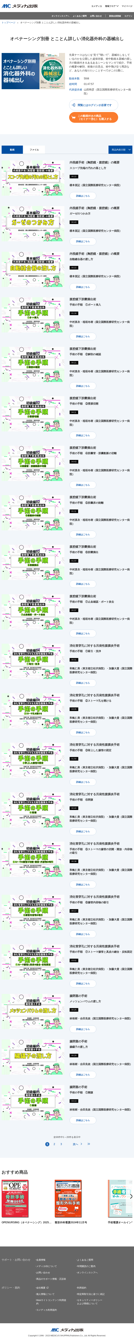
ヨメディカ (96, 6)
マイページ (127, 6)
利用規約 (81, 1287)
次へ (75, 1144)
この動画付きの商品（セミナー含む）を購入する (95, 117)
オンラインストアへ (60, 16)
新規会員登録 (115, 16)
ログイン (128, 16)
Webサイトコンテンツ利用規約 (51, 1302)
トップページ (8, 22)
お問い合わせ (96, 16)
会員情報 (40, 1260)
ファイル (34, 149)
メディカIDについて (46, 1266)
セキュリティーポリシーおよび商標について (89, 1302)
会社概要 (40, 1287)
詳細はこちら (83, 196)
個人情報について (45, 1294)
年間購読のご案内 (86, 1266)
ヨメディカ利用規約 (46, 1310)
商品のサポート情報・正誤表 (51, 1279)
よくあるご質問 (80, 16)
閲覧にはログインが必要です (95, 105)
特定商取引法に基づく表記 (91, 1294)
